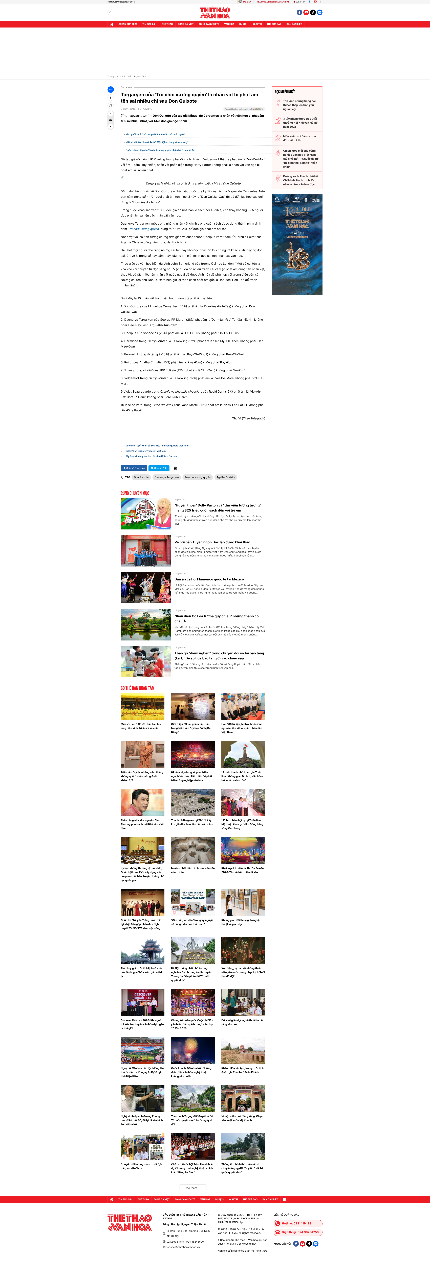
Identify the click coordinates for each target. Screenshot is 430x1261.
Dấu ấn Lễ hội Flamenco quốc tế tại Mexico (209, 579)
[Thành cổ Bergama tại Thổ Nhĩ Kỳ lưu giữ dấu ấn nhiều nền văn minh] (193, 802)
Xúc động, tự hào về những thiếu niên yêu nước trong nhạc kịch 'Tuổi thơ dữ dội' (243, 972)
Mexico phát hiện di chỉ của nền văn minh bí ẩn (193, 870)
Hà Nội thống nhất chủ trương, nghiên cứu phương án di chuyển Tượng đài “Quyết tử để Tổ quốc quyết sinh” (191, 974)
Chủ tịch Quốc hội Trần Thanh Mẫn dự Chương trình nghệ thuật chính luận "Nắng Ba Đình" (192, 1168)
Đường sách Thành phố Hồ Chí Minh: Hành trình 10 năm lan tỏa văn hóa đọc (300, 180)
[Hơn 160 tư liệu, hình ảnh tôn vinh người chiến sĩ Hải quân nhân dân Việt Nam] (243, 706)
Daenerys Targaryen (167, 477)
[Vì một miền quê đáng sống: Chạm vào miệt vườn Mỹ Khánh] (243, 1098)
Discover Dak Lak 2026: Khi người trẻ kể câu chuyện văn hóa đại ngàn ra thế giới (142, 1024)
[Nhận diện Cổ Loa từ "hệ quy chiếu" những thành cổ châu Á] (146, 624)
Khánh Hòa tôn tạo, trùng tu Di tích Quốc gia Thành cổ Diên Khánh (242, 1070)
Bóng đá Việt (186, 24)
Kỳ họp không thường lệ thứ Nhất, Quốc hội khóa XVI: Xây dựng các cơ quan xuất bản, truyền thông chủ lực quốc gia (142, 874)
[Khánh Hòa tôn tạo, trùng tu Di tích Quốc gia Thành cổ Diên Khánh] (243, 1050)
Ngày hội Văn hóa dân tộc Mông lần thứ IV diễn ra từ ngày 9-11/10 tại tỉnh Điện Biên (142, 1072)
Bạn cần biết (294, 24)
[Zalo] (319, 12)
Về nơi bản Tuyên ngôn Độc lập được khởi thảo (212, 542)
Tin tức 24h (149, 24)
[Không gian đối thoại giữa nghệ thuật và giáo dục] (243, 902)
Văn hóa (229, 24)
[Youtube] (315, 2)
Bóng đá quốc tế (209, 24)
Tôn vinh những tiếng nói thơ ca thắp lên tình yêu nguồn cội (299, 105)
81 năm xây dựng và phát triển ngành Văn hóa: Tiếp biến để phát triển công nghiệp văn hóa (191, 776)
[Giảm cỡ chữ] (110, 126)
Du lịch (243, 24)
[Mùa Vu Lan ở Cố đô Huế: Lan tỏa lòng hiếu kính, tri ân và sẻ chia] (142, 706)
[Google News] (244, 110)
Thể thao (167, 24)
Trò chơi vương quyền (143, 229)
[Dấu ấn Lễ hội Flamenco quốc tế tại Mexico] (146, 588)
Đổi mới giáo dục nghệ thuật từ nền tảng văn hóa (242, 1022)
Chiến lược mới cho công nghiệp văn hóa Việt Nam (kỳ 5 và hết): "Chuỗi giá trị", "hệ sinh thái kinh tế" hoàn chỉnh (301, 158)
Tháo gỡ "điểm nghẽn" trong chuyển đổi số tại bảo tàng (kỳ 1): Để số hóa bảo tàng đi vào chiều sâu (219, 655)
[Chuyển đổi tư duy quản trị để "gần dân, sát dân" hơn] (142, 1146)
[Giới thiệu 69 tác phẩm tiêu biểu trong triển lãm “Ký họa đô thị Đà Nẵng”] (193, 706)
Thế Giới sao (274, 24)
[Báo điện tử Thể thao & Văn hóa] (215, 12)
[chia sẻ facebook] (111, 97)
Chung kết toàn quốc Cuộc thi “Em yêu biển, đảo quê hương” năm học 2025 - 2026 (192, 1024)
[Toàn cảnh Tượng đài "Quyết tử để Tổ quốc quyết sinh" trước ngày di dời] (193, 1098)
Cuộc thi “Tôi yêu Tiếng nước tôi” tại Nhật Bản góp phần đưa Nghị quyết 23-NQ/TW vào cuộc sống (141, 924)
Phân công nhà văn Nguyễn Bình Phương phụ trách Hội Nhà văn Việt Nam (142, 824)
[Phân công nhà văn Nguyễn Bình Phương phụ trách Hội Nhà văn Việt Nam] (142, 802)
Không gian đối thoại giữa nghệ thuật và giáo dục (240, 922)
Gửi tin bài (301, 2)
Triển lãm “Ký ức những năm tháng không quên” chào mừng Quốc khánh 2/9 (142, 776)
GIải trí (257, 24)
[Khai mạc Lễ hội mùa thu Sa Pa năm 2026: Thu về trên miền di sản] (243, 850)
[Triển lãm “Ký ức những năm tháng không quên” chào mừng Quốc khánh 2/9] (142, 754)
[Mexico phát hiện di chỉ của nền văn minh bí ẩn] (193, 850)
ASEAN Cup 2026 (127, 24)
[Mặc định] (111, 120)
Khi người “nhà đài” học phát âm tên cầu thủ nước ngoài (155, 134)
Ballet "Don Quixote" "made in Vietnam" (146, 451)
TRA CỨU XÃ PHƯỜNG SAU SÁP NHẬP (273, 2)
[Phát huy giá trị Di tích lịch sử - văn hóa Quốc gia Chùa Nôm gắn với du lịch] (142, 950)
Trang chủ (113, 76)
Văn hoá (126, 76)
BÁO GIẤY (247, 2)
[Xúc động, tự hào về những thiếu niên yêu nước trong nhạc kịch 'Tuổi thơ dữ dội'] (243, 950)
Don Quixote (141, 477)
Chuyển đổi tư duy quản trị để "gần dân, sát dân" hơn (142, 1166)
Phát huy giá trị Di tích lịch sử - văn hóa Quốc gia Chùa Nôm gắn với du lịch (142, 972)
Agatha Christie (226, 477)
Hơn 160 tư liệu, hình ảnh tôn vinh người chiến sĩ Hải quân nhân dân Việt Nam (241, 728)
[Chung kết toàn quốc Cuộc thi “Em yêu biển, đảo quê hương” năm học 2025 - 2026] (193, 1002)
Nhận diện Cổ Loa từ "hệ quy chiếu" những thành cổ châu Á (217, 618)
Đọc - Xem (140, 76)
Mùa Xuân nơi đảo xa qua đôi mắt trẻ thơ (299, 138)
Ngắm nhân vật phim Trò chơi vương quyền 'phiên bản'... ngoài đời (160, 150)
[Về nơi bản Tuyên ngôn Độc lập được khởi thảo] (146, 551)
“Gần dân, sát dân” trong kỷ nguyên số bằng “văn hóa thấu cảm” (192, 922)
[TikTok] (321, 2)
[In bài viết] (111, 105)
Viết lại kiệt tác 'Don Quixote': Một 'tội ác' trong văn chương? (157, 142)
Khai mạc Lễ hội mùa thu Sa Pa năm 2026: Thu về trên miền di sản (242, 870)
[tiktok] (313, 12)
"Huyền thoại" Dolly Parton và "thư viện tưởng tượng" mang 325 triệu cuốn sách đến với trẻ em (218, 507)
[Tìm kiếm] (110, 12)
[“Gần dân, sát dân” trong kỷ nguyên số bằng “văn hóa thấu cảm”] (193, 902)
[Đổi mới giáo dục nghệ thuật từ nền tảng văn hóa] (243, 1002)
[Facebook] (309, 2)
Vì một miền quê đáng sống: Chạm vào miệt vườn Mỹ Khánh (242, 1118)
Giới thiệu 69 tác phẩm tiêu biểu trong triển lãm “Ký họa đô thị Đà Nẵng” (191, 728)
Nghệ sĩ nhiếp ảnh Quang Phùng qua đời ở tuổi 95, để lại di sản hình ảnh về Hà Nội (142, 1120)
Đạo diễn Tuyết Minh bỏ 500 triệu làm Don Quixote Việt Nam (157, 445)
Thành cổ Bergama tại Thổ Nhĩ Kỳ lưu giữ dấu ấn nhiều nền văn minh (192, 822)
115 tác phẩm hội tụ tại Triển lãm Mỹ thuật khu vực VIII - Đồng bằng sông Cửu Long (242, 824)
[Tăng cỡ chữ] (110, 113)
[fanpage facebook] (299, 12)
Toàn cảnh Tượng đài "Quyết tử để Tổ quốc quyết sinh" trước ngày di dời (192, 1120)
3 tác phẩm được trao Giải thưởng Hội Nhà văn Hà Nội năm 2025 (300, 122)
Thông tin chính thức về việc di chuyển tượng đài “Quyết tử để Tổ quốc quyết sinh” (242, 1168)
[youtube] (306, 12)
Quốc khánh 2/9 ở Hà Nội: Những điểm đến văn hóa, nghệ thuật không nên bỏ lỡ (191, 1072)
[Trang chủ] (112, 24)
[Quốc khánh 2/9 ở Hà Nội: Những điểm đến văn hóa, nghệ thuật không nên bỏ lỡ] (193, 1050)
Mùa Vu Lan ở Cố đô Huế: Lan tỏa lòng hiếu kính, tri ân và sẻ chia (141, 726)
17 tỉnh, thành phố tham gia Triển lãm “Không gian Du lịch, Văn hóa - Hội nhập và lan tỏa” (242, 776)
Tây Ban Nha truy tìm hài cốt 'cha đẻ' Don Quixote (151, 456)
